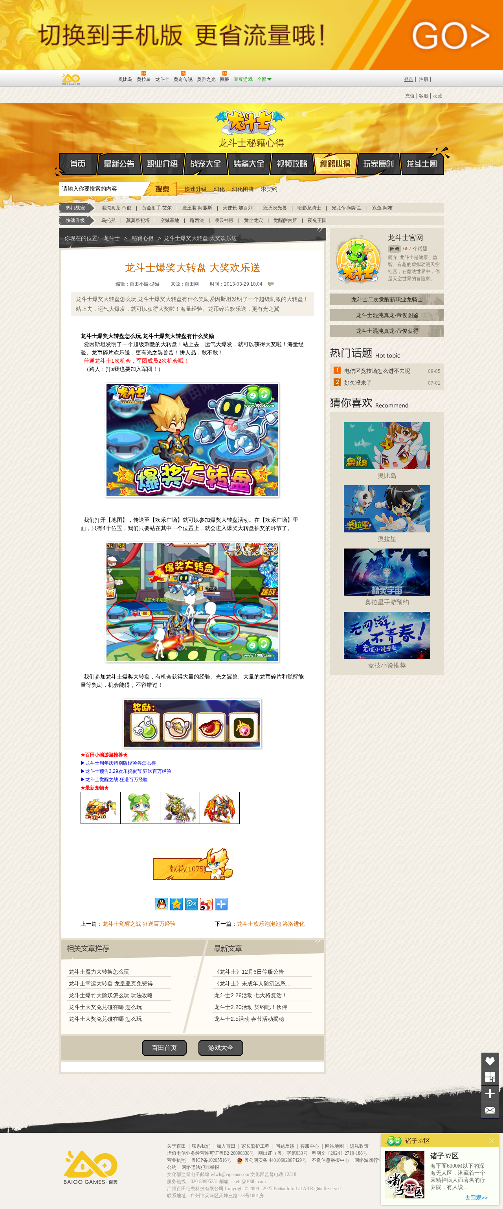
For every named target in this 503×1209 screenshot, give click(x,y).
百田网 (100, 78)
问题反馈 (284, 1146)
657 (407, 248)
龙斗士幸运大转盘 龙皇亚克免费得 (111, 983)
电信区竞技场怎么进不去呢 (377, 371)
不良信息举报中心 (331, 1160)
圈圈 (394, 249)
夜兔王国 (317, 220)
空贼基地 (169, 220)
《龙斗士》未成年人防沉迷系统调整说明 (255, 983)
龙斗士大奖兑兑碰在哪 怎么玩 (105, 1007)
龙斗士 (250, 120)
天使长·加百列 (238, 208)
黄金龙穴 (253, 220)
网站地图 (334, 1146)
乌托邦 (108, 220)
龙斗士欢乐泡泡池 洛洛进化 (271, 924)
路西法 (197, 220)
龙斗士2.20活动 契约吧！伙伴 (250, 1007)
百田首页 (164, 1047)
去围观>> (476, 1197)
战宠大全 (206, 164)
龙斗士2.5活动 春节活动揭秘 (249, 1019)
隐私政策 (359, 1146)
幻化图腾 (243, 189)
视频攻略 (292, 164)
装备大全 (249, 164)
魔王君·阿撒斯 (197, 208)
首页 (79, 164)
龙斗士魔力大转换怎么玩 (99, 972)
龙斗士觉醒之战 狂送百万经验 (116, 779)
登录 (408, 79)
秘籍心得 (335, 164)
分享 (490, 1094)
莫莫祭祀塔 (138, 220)
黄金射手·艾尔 (157, 208)
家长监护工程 (255, 1146)
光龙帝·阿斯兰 (347, 208)
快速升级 (196, 189)
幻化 (219, 189)
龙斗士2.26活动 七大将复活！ (250, 995)
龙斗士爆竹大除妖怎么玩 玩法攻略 (111, 995)
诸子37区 (444, 1156)
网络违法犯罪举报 (200, 1167)
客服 (423, 96)
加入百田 (226, 1146)
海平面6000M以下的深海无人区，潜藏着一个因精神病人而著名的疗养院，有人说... (457, 1176)
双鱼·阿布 (382, 208)
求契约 (269, 189)
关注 (490, 1077)
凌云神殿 (224, 220)
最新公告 (119, 164)
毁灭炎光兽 (275, 208)
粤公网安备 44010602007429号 (275, 1160)
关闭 (491, 1140)
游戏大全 (220, 1047)
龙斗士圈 (422, 164)
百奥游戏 (71, 79)
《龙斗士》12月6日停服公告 (249, 972)
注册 (423, 79)
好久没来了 (358, 383)
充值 (410, 96)
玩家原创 (378, 164)
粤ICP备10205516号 (212, 1160)
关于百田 (176, 1146)
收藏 (437, 96)
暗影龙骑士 (309, 208)
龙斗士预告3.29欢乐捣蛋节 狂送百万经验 (128, 771)
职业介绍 (162, 164)
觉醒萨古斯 (285, 220)
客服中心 (309, 1146)
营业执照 (177, 1160)
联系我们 (201, 1146)
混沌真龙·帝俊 (116, 208)
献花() (187, 868)
